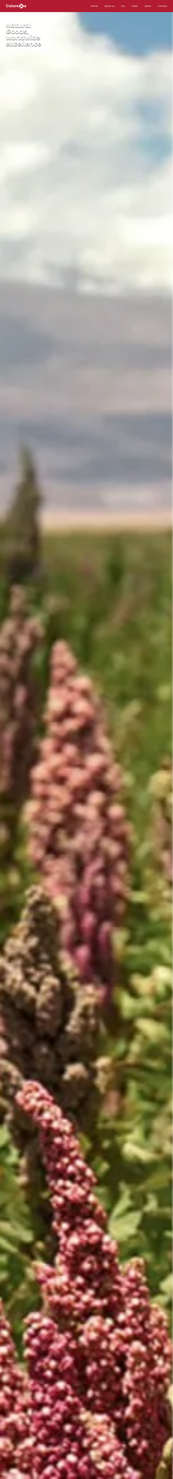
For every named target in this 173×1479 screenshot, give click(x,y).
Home (94, 6)
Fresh (135, 6)
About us (109, 6)
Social (148, 6)
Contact (162, 6)
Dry (123, 6)
